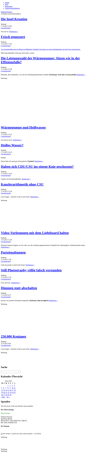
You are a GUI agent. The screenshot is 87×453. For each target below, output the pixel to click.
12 (2, 390)
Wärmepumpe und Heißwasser (23, 127)
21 (6, 392)
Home (7, 2)
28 (6, 395)
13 (4, 390)
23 (10, 392)
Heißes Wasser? (12, 145)
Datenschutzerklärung (12, 8)
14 (6, 390)
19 (2, 392)
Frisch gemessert (13, 37)
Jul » (8, 397)
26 (2, 395)
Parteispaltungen (13, 252)
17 (12, 390)
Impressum (8, 6)
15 (8, 390)
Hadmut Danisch (6, 12)
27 (4, 395)
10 (12, 388)
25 (15, 392)
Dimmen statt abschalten (19, 288)
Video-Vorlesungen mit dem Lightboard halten (35, 233)
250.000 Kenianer (13, 336)
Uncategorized (6, 28)
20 (4, 392)
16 (10, 390)
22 (8, 392)
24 (12, 392)
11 (14, 388)
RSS (6, 4)
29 (8, 395)
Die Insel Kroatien (14, 19)
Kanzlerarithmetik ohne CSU (22, 184)
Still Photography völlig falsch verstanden (31, 270)
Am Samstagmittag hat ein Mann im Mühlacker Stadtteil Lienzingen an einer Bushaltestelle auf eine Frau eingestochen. (41, 49)
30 (10, 395)
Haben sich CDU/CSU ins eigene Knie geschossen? (37, 166)
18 (15, 390)
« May (3, 397)
